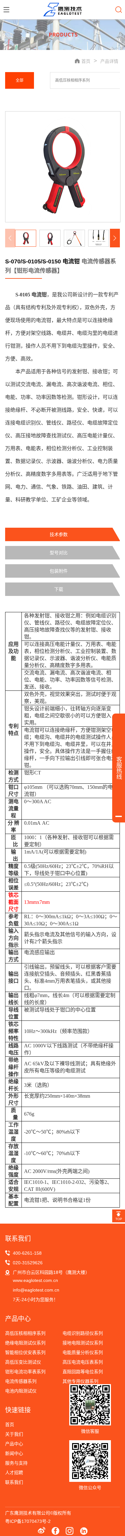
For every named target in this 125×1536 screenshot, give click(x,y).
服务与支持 (16, 1463)
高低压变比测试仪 (23, 1362)
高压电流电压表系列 (83, 1362)
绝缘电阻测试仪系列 (25, 1342)
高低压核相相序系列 (72, 80)
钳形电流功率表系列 (25, 1371)
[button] (115, 238)
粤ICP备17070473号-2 (28, 1521)
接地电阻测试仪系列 (83, 1342)
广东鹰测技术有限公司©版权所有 (38, 1512)
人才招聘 (14, 1472)
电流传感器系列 (21, 1381)
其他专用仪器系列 (80, 1381)
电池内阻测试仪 (21, 1390)
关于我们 (14, 1434)
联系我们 (14, 1482)
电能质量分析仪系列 (83, 1352)
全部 (19, 80)
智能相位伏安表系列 (25, 1352)
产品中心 (14, 1443)
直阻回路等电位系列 (83, 1371)
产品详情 (109, 61)
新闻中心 (14, 1453)
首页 (9, 1424)
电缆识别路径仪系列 (83, 1333)
